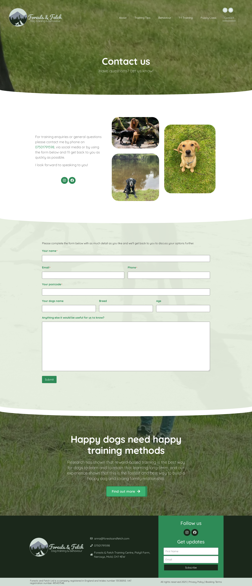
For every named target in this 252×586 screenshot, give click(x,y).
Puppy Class (208, 17)
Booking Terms (214, 581)
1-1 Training (186, 17)
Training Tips (142, 17)
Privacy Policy (196, 581)
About (123, 17)
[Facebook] (230, 10)
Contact (229, 17)
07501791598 (44, 147)
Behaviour (164, 17)
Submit (49, 379)
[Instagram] (225, 10)
